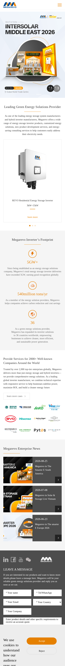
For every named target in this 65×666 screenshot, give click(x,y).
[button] (26, 94)
